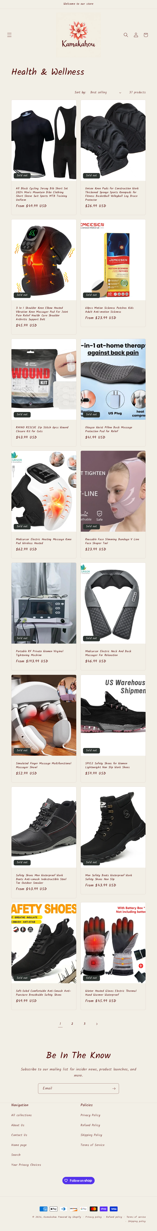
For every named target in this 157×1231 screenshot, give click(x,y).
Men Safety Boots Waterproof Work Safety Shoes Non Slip (108, 877)
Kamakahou (50, 1217)
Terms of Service (93, 1145)
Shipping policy (137, 1221)
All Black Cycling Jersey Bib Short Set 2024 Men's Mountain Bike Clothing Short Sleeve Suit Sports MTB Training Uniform (42, 194)
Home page (19, 1145)
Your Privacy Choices (26, 1165)
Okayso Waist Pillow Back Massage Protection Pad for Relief (108, 429)
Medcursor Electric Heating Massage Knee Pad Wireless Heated (44, 541)
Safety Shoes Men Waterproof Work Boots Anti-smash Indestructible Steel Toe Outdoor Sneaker (41, 879)
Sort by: (80, 92)
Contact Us (19, 1135)
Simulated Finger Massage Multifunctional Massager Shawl (43, 765)
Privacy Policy (90, 1115)
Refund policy (114, 1217)
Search (16, 1155)
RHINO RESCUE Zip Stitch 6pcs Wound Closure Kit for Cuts (42, 429)
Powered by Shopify (69, 1217)
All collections (21, 1115)
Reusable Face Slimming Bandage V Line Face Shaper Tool (112, 541)
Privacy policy (93, 1217)
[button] (9, 35)
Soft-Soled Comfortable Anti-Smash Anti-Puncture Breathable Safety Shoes (43, 993)
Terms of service (136, 1217)
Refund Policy (90, 1125)
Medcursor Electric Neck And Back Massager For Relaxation (108, 653)
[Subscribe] (114, 1088)
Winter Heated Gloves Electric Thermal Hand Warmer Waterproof (110, 993)
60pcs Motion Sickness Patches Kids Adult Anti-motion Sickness (109, 310)
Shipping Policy (91, 1135)
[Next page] (97, 1024)
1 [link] (60, 1024)
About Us (17, 1125)
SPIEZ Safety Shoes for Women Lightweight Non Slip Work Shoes (107, 765)
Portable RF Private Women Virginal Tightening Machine (39, 653)
